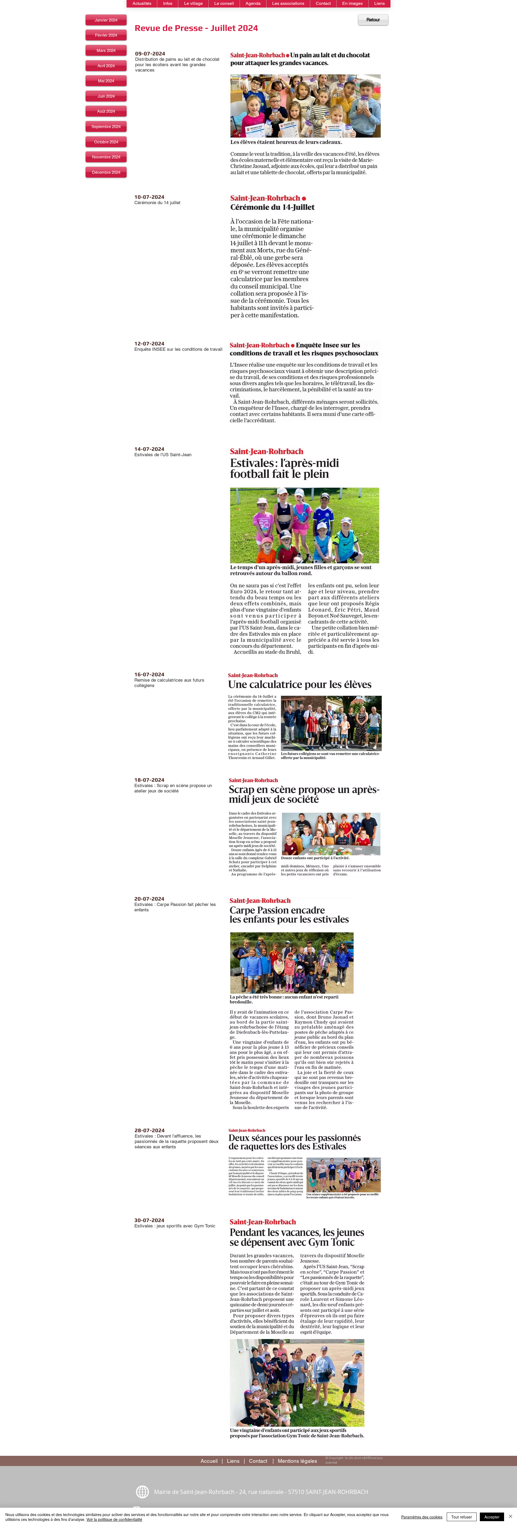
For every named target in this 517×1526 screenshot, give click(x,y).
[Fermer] (510, 1517)
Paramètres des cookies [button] (421, 1517)
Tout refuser (461, 1517)
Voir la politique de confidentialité (114, 1519)
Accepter (491, 1517)
